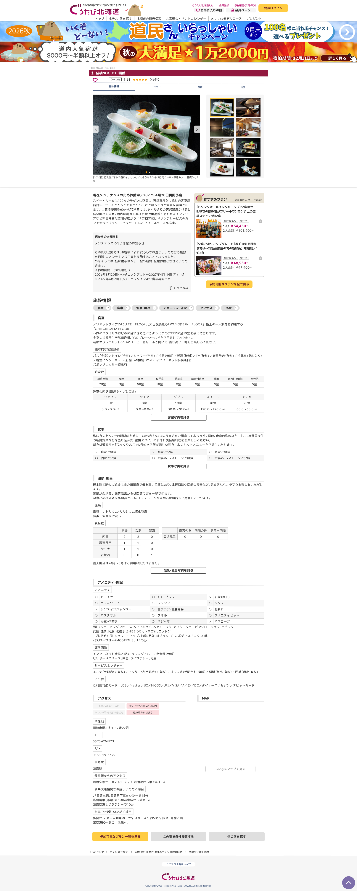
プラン (157, 87)
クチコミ (115, 79)
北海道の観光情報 (149, 19)
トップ (99, 19)
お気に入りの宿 (211, 10)
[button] (197, 129)
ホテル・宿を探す (120, 19)
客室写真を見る (178, 417)
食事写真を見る (178, 466)
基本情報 (114, 86)
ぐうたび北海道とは (203, 5)
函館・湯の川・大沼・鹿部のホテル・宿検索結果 (158, 852)
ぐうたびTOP (96, 852)
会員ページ (243, 10)
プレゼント (254, 19)
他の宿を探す (236, 837)
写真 (199, 87)
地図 (243, 87)
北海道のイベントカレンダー (186, 19)
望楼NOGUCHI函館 (110, 73)
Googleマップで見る (231, 769)
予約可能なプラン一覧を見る (120, 837)
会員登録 (224, 5)
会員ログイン (273, 8)
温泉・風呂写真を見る (178, 570)
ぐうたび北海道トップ (178, 864)
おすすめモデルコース (226, 19)
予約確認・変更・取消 (245, 5)
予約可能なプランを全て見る (229, 284)
